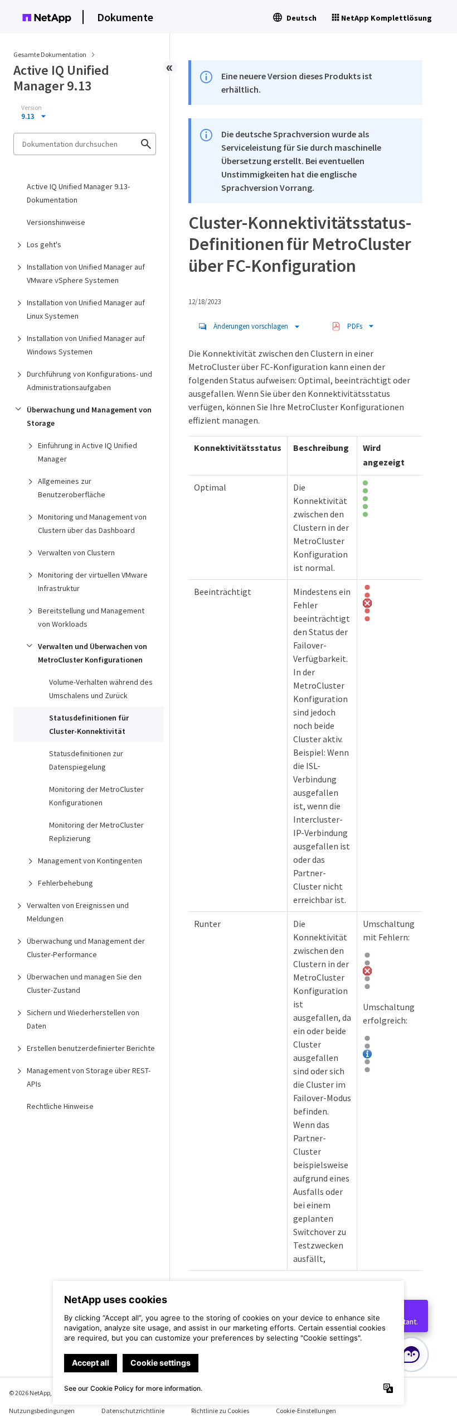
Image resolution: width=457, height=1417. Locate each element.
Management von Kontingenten (90, 861)
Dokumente (125, 17)
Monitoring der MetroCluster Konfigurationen (96, 796)
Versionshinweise (56, 222)
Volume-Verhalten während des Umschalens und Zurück (101, 688)
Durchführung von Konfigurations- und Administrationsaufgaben (89, 380)
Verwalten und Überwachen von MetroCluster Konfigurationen (92, 653)
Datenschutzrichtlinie (132, 1410)
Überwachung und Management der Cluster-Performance (86, 947)
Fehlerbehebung (65, 883)
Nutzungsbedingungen (42, 1410)
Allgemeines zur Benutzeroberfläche (71, 487)
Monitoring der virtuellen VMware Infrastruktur (93, 581)
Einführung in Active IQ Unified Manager (87, 452)
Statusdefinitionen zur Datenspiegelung (86, 760)
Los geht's (44, 244)
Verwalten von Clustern (76, 552)
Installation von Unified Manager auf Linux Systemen (86, 309)
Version (31, 107)
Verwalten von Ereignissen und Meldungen (78, 912)
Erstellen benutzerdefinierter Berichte (91, 1048)
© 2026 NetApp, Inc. (36, 1393)
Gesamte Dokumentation (49, 54)
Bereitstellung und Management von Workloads (91, 617)
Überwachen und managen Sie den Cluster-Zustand (84, 983)
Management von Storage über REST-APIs (88, 1077)
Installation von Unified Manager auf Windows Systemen (86, 345)
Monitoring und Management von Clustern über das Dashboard (92, 523)
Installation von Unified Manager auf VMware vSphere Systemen (86, 273)
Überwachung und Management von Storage (89, 416)
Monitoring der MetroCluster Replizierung (96, 831)
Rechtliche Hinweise (60, 1106)
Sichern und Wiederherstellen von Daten (83, 1019)
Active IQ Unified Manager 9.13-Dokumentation (78, 193)
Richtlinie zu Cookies (220, 1410)
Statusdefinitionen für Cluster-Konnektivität (89, 724)
